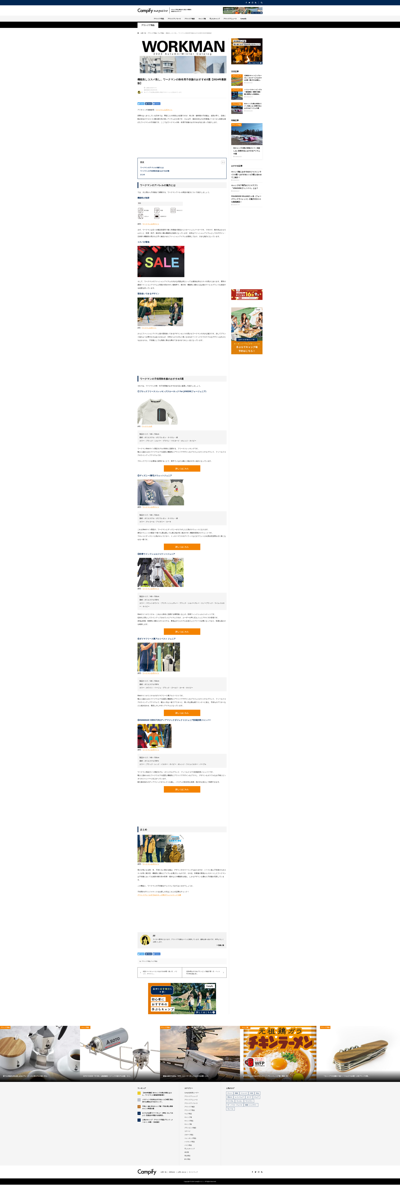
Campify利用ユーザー (191, 1093)
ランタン (239, 1101)
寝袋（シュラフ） (251, 1105)
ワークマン (249, 1101)
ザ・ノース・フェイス (235, 1105)
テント (230, 1093)
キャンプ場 (188, 1117)
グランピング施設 (190, 1128)
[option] (43, 1054)
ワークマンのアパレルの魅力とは (152, 167)
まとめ (142, 174)
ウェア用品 (154, 961)
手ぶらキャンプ (215, 19)
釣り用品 (187, 1159)
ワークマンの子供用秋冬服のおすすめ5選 (154, 171)
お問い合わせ (182, 1172)
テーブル (230, 1101)
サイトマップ (193, 1172)
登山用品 (187, 1156)
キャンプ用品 (188, 1121)
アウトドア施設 (190, 19)
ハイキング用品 (189, 1142)
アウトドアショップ (191, 1096)
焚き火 (230, 1097)
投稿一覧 (221, 945)
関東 (236, 1093)
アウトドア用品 (159, 19)
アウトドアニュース (230, 19)
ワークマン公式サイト (164, 110)
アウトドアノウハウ (174, 19)
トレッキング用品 (190, 1138)
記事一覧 (164, 1172)
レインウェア (239, 1097)
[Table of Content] (223, 162)
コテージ (187, 1131)
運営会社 (172, 1172)
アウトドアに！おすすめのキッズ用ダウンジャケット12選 (159, 895)
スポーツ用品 (188, 1135)
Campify (243, 19)
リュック (244, 1093)
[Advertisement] (154, 140)
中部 (251, 1093)
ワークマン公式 (147, 426)
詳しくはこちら (182, 468)
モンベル (230, 1109)
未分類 (186, 1152)
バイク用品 (188, 1145)
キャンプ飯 (202, 19)
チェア (256, 1097)
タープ (249, 1097)
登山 (257, 1093)
